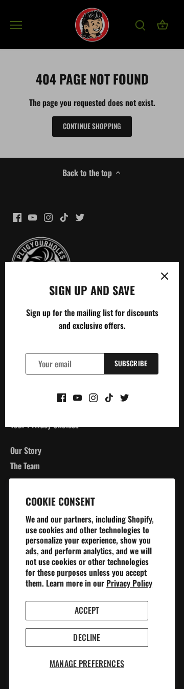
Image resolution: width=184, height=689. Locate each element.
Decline (86, 637)
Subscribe (130, 363)
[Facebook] (61, 396)
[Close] (164, 276)
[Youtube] (77, 396)
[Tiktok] (109, 396)
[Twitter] (124, 396)
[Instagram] (93, 396)
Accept (87, 610)
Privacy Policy (129, 583)
